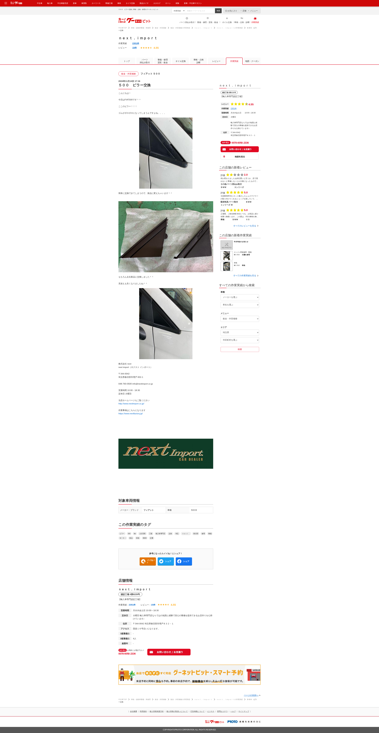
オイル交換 (227, 22)
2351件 (135, 43)
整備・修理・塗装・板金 (207, 22)
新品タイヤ (144, 3)
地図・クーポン (252, 61)
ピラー (122, 533)
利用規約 (143, 711)
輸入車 (50, 3)
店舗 (244, 11)
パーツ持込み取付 (187, 22)
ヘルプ (233, 711)
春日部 (195, 533)
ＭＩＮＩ (123, 538)
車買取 (84, 3)
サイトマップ (243, 711)
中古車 (39, 3)
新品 (131, 538)
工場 (150, 533)
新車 (75, 3)
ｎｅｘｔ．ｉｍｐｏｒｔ (203, 28)
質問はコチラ (222, 711)
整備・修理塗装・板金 (163, 61)
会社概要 (133, 711)
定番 (151, 538)
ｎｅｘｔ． (186, 533)
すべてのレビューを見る (244, 226)
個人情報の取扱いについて (177, 711)
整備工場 (109, 3)
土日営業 (142, 533)
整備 (209, 533)
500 (129, 533)
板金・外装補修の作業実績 (180, 28)
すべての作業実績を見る (244, 275)
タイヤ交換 (130, 3)
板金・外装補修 (160, 28)
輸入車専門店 (160, 533)
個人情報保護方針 (157, 711)
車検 (119, 3)
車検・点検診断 (198, 61)
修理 (203, 533)
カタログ (156, 3)
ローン (168, 3)
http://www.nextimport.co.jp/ (131, 403)
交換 (170, 533)
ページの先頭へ (251, 695)
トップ (127, 61)
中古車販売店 (62, 3)
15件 (134, 47)
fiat (135, 533)
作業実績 (255, 22)
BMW (145, 538)
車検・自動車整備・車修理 (141, 28)
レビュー (216, 61)
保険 (177, 3)
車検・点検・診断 (241, 22)
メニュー (254, 11)
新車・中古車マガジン (193, 3)
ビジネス (210, 711)
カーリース (96, 3)
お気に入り (232, 11)
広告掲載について (197, 711)
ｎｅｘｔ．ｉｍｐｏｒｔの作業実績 (230, 28)
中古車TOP (122, 28)
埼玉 (177, 533)
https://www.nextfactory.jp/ (130, 413)
